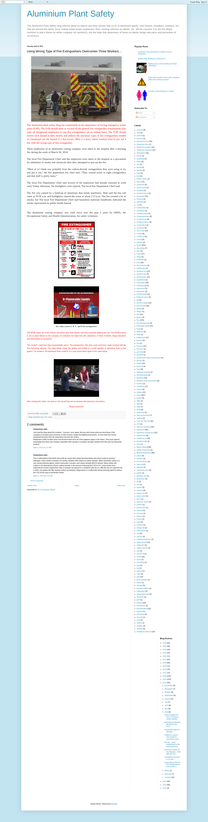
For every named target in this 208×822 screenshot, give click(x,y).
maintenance (142, 438)
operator (140, 467)
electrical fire (141, 274)
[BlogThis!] (56, 413)
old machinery (142, 462)
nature (139, 456)
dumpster (140, 260)
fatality (139, 309)
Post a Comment (36, 481)
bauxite (139, 170)
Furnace (140, 346)
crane (139, 240)
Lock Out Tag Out (143, 421)
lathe (138, 401)
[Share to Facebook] (62, 413)
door (138, 251)
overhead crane (143, 470)
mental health (142, 441)
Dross (139, 254)
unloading (140, 614)
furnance (140, 349)
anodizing (140, 159)
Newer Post (32, 486)
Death (139, 245)
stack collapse (142, 580)
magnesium (141, 436)
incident (140, 384)
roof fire (139, 536)
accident (140, 130)
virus (138, 620)
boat (138, 176)
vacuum (140, 617)
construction (141, 225)
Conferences (141, 219)
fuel (138, 343)
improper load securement (147, 381)
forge (139, 335)
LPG (138, 424)
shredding (140, 562)
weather (140, 626)
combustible (141, 208)
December (169, 686)
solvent (139, 571)
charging (140, 190)
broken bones (142, 179)
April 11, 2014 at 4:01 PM (42, 476)
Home (77, 486)
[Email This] (54, 413)
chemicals (140, 196)
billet (138, 173)
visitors (139, 623)
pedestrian (141, 479)
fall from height (142, 303)
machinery (141, 430)
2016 (165, 676)
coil (138, 205)
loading (139, 418)
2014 (165, 683)
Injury (50, 417)
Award (139, 167)
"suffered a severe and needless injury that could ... (172, 737)
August (167, 699)
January (168, 777)
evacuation (141, 283)
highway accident (143, 372)
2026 (165, 643)
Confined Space (143, 222)
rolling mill (140, 528)
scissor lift (140, 554)
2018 (165, 669)
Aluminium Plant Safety (70, 13)
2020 (165, 663)
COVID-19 (140, 237)
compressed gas (143, 216)
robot (139, 522)
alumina (140, 139)
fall (138, 300)
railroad (139, 510)
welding (140, 629)
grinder (139, 361)
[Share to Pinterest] (64, 413)
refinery (139, 516)
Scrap (139, 557)
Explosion (140, 286)
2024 (165, 650)
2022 (165, 656)
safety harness (142, 548)
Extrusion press (142, 297)
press (139, 499)
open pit (140, 464)
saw (138, 551)
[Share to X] (59, 413)
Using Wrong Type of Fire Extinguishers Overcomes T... (172, 764)
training (139, 603)
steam (139, 583)
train (138, 600)
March (167, 771)
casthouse (140, 185)
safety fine (140, 545)
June (167, 705)
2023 (165, 653)
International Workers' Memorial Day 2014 (172, 724)
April (167, 712)
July (166, 702)
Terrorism (140, 597)
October (168, 692)
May (166, 709)
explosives (141, 291)
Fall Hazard (141, 306)
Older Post (121, 486)
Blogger (114, 804)
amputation (141, 153)
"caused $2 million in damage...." (172, 731)
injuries (139, 392)
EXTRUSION (141, 294)
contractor (140, 228)
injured (139, 389)
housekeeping (142, 375)
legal (138, 407)
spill (138, 577)
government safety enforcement (149, 358)
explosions (141, 288)
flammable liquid (143, 326)
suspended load (143, 594)
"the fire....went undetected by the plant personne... (172, 744)
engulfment (141, 280)
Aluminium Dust (38, 417)
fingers (139, 317)
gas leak (140, 352)
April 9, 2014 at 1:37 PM (42, 448)
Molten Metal (141, 447)
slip (138, 568)
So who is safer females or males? (161, 91)
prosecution (141, 508)
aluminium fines (143, 144)
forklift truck (141, 338)
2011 (165, 788)
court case (140, 231)
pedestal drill (141, 476)
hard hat (140, 366)
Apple (139, 162)
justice (139, 398)
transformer (141, 606)
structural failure (143, 588)
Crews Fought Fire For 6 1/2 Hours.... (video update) (172, 717)
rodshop (140, 525)
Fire (46, 417)
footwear (140, 332)
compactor (141, 211)
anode (139, 156)
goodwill (140, 355)
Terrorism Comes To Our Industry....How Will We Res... (172, 752)
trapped (139, 611)
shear (139, 560)
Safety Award (142, 542)
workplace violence (144, 632)
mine (138, 444)
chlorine (140, 199)
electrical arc (141, 271)
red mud (140, 513)
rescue (139, 519)
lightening (140, 412)
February (168, 774)
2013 (165, 781)
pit (137, 482)
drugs (139, 257)
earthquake (141, 268)
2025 (165, 646)
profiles (139, 505)
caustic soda (141, 188)
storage (139, 585)
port (138, 485)
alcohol (139, 136)
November (169, 689)
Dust (138, 263)
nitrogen (140, 459)
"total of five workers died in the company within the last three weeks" (163, 78)
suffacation (141, 591)
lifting (139, 410)
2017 (165, 673)
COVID (139, 234)
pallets (139, 473)
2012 (165, 785)
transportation (142, 609)
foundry (139, 340)
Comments (142, 117)
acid (138, 133)
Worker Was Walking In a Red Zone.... (152, 59)
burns (139, 182)
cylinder (140, 242)
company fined (142, 214)
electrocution (141, 277)
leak (138, 404)
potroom (140, 490)
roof (138, 534)
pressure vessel (143, 502)
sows (139, 574)
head (139, 369)
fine (138, 314)
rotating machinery (144, 539)
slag (138, 565)
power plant (141, 496)
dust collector (142, 265)
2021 (165, 660)
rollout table (141, 531)
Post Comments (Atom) (46, 490)
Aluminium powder (144, 147)
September (169, 695)
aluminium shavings (144, 150)
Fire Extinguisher (143, 323)
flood (138, 329)
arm (138, 164)
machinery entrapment (145, 433)
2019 (165, 666)
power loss (141, 493)
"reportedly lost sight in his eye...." (172, 758)
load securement (143, 415)
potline (139, 487)
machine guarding (144, 427)
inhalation (140, 386)
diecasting (140, 248)
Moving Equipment (144, 453)
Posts (140, 113)
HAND (139, 363)
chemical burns (142, 193)
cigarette (140, 202)
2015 (165, 679)
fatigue (139, 312)
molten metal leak (143, 450)
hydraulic (140, 378)
